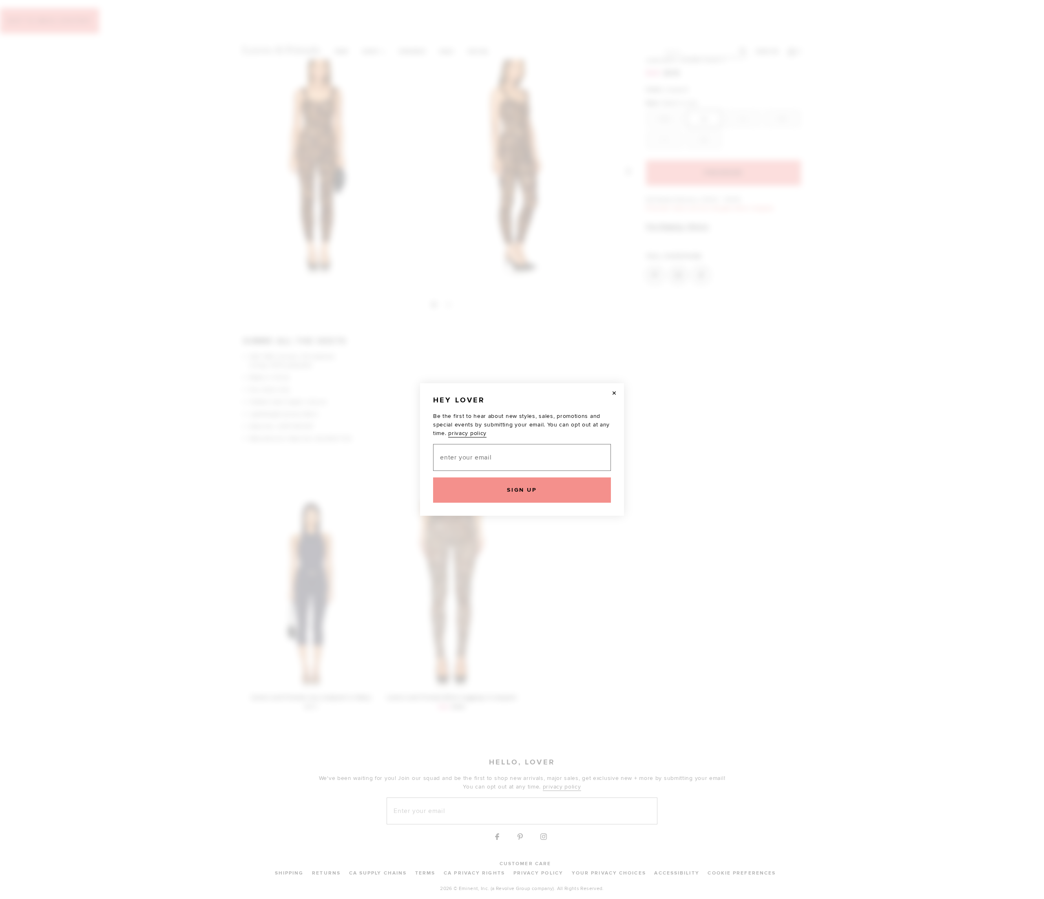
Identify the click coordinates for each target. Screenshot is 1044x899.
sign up (522, 489)
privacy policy (467, 433)
